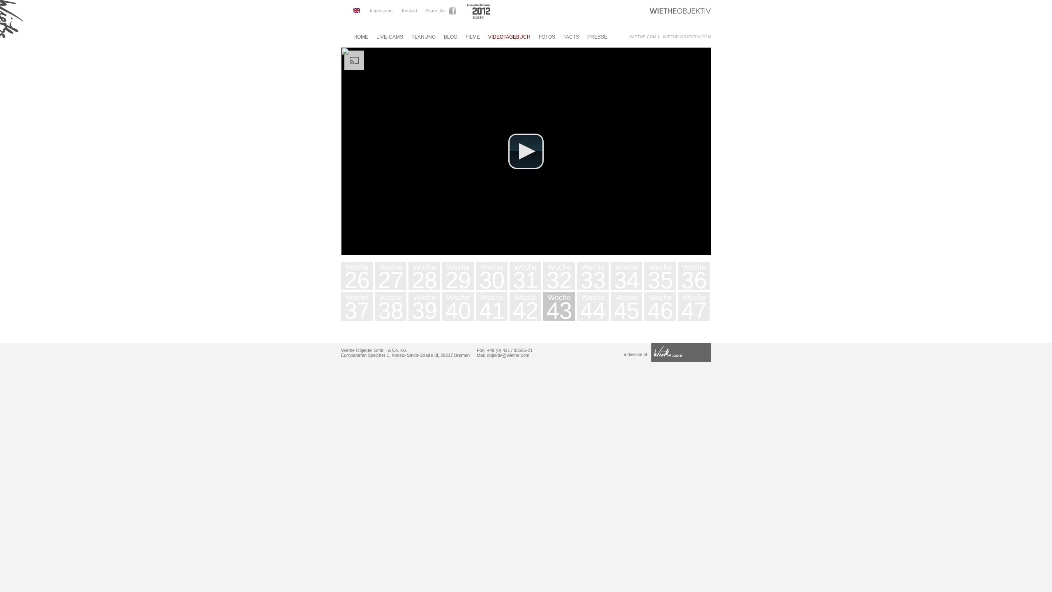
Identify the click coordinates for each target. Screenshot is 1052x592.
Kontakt (409, 10)
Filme (473, 37)
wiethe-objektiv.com (687, 37)
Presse (597, 37)
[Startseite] (11, 38)
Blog (450, 37)
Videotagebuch (509, 37)
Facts (571, 37)
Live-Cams (389, 37)
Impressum (381, 10)
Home (360, 37)
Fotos (547, 37)
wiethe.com (643, 37)
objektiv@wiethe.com (508, 355)
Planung (423, 37)
